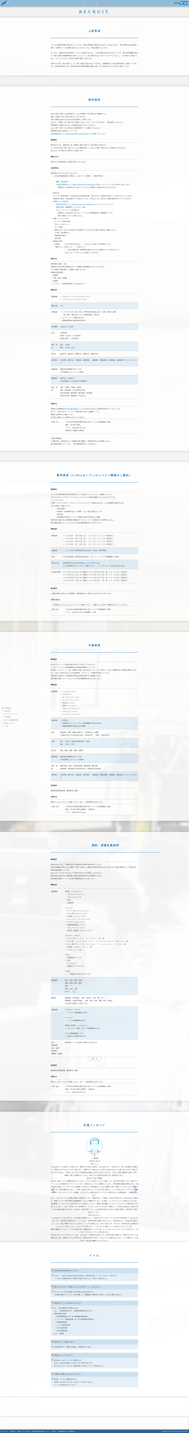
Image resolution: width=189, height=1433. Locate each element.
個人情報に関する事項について (40, 1431)
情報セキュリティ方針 (24, 1431)
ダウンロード (4, 1431)
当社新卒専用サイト (74, 409)
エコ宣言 (53, 1431)
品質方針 (12, 1431)
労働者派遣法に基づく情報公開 (66, 1431)
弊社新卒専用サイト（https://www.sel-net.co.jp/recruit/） (75, 204)
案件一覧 (94, 1059)
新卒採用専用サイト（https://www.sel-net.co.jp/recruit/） (70, 134)
